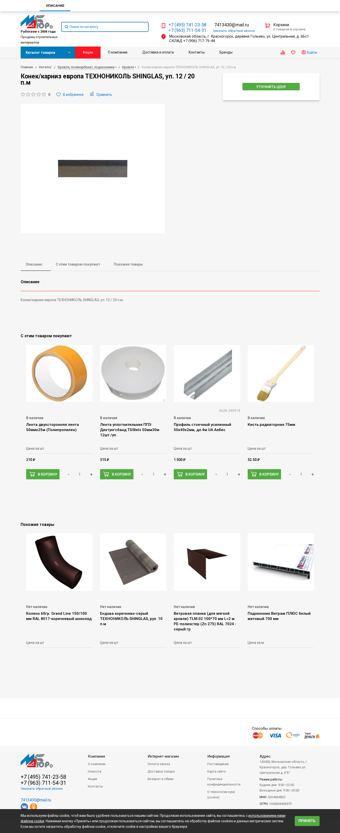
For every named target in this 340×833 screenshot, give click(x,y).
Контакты (197, 52)
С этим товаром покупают (78, 264)
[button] (35, 94)
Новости (94, 771)
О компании (117, 52)
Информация (218, 756)
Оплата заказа (159, 764)
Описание (34, 264)
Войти (311, 53)
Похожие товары (128, 264)
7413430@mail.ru (231, 24)
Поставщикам (218, 764)
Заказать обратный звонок (42, 788)
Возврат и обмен (160, 779)
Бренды (226, 52)
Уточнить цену (271, 87)
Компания (96, 756)
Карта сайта (216, 771)
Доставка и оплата (158, 52)
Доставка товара (161, 771)
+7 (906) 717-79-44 (199, 41)
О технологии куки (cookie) (221, 794)
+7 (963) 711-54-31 (187, 30)
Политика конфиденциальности (223, 781)
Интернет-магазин (163, 756)
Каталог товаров (40, 53)
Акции (88, 52)
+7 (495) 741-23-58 (187, 25)
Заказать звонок (234, 31)
